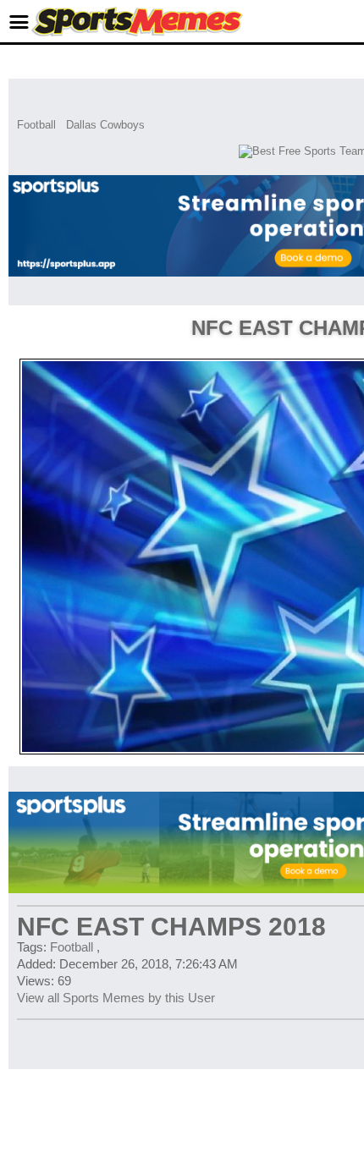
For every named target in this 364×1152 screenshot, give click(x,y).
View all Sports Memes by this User (116, 997)
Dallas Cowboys (105, 124)
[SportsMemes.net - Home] (137, 32)
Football (36, 124)
